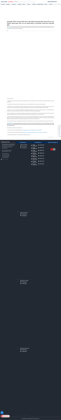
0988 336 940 (24, 351)
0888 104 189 (42, 155)
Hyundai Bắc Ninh (52, 1)
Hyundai (10, 27)
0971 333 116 (24, 146)
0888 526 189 (42, 150)
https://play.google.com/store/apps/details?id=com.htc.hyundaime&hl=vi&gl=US (34, 132)
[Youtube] (52, 149)
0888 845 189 (42, 147)
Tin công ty (29, 9)
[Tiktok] (54, 149)
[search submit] (34, 1)
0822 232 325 (42, 161)
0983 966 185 (24, 283)
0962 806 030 (24, 214)
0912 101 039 (42, 158)
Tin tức (32, 9)
